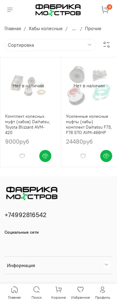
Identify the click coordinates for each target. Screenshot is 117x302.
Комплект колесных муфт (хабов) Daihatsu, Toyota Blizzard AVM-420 (27, 124)
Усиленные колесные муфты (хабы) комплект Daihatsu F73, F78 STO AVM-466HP (89, 124)
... (74, 28)
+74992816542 (25, 215)
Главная (12, 28)
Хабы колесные (45, 28)
